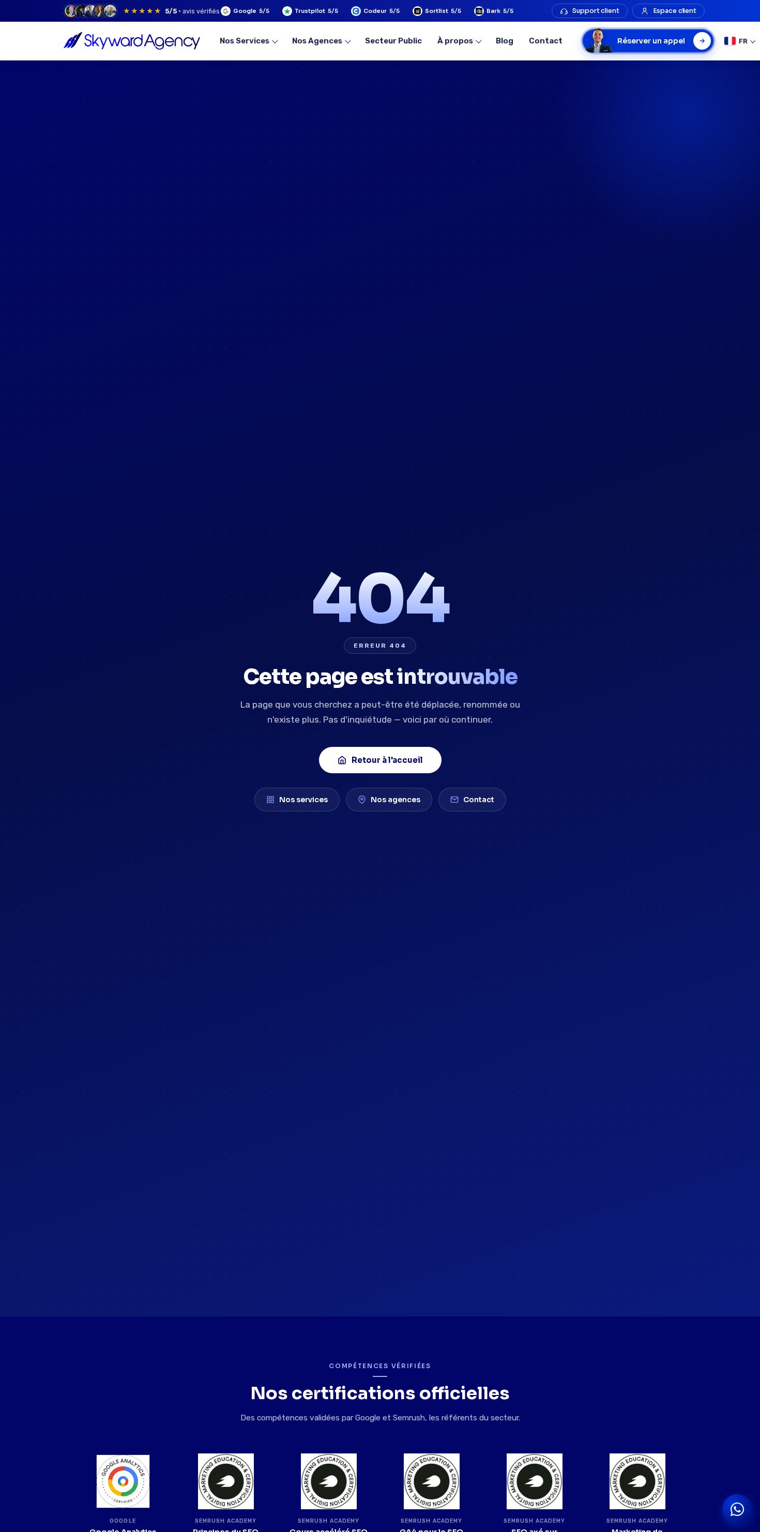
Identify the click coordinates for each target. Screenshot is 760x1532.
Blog (504, 40)
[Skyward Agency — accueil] (132, 41)
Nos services (303, 799)
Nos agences (395, 799)
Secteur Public (393, 40)
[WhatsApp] (737, 1509)
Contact (546, 40)
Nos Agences (317, 40)
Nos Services (244, 40)
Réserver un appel (651, 40)
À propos (455, 40)
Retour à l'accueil (387, 760)
